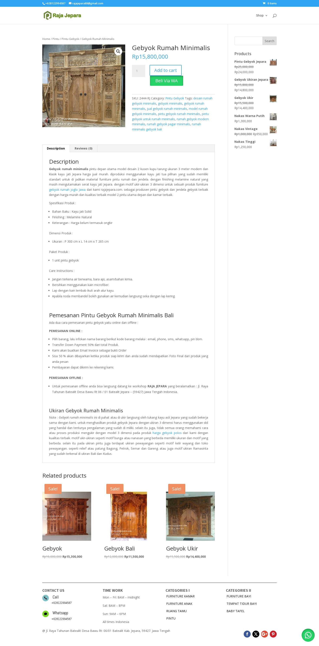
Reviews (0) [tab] (83, 148)
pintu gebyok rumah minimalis (179, 114)
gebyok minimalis (170, 103)
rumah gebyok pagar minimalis (168, 124)
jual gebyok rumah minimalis (167, 109)
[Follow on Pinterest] (273, 634)
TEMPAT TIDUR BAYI (242, 604)
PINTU (171, 618)
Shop (260, 15)
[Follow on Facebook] (247, 634)
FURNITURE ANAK (179, 604)
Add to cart (165, 70)
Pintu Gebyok (70, 39)
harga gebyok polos (167, 433)
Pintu (56, 39)
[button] (118, 51)
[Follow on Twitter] (255, 634)
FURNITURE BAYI (239, 596)
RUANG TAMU (176, 611)
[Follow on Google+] (264, 634)
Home (46, 39)
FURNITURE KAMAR (180, 596)
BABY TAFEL (236, 611)
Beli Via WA (166, 81)
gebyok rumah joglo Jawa (67, 189)
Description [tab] (56, 148)
